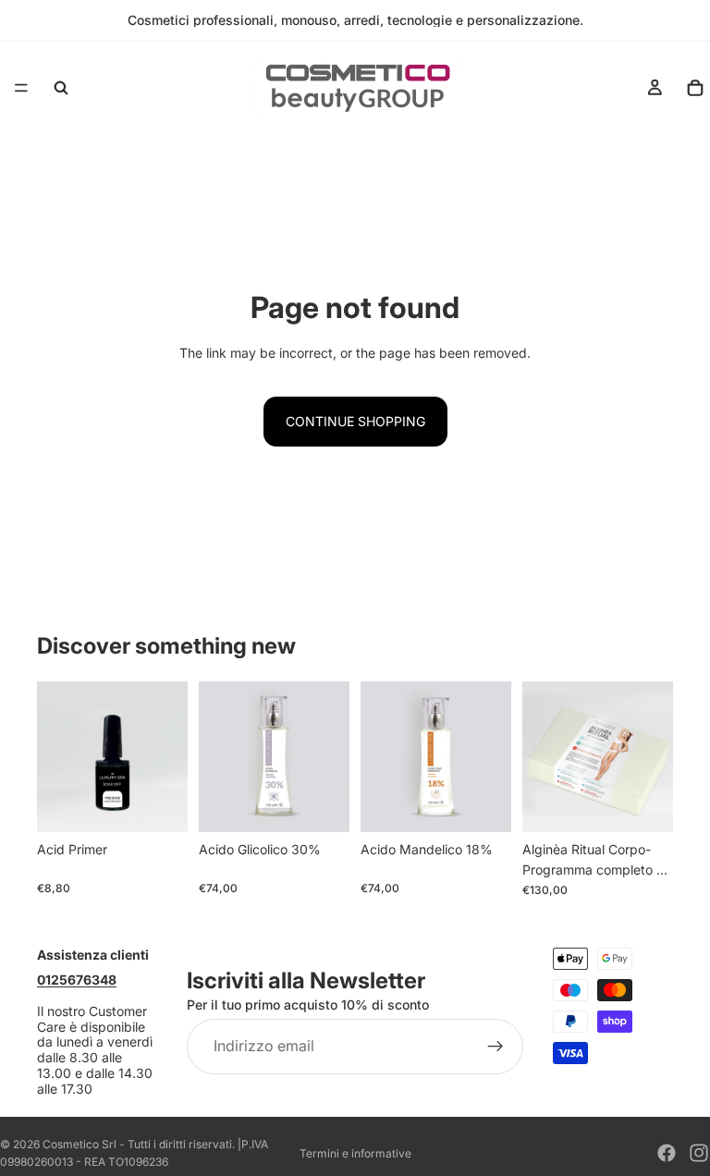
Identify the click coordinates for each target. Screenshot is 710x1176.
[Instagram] (699, 1153)
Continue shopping (355, 421)
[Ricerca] (61, 87)
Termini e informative (355, 1153)
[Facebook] (666, 1153)
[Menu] (21, 88)
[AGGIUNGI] (159, 803)
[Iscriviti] (495, 1047)
